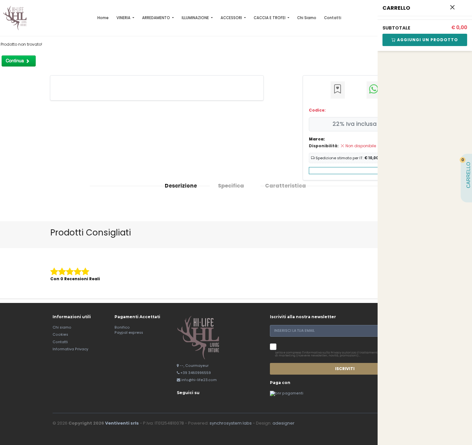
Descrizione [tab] (181, 185)
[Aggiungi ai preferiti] (338, 90)
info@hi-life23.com (199, 380)
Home (103, 17)
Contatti (332, 17)
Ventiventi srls (122, 423)
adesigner (283, 423)
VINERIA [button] (123, 17)
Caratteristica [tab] (285, 185)
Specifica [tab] (231, 185)
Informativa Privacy (70, 349)
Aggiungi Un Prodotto (427, 39)
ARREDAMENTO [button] (156, 17)
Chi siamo (62, 327)
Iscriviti (345, 368)
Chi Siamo (306, 17)
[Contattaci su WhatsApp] (374, 90)
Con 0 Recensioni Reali (75, 279)
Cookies (60, 334)
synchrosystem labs (231, 423)
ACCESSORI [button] (232, 17)
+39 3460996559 (195, 372)
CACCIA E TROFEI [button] (270, 17)
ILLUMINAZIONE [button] (196, 17)
